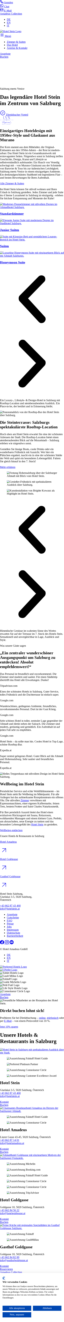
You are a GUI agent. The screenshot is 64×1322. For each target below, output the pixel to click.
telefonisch (53, 1017)
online (42, 1017)
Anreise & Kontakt (17, 48)
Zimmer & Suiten (16, 41)
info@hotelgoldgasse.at (12, 1213)
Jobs (9, 926)
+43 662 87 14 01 (9, 1140)
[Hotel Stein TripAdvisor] (12, 943)
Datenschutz (13, 932)
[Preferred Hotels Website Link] (6, 123)
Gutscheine (13, 917)
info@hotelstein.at (10, 908)
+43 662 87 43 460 (10, 905)
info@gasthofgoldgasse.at (14, 1260)
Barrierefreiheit (15, 935)
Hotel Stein (37, 824)
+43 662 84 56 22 (9, 1210)
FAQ (9, 920)
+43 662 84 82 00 (9, 1257)
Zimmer (24, 800)
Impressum (13, 929)
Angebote (12, 914)
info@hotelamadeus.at (12, 1143)
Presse (10, 923)
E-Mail (8, 1020)
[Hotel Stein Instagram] (7, 943)
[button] (32, 299)
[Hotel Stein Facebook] (2, 943)
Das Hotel (12, 44)
